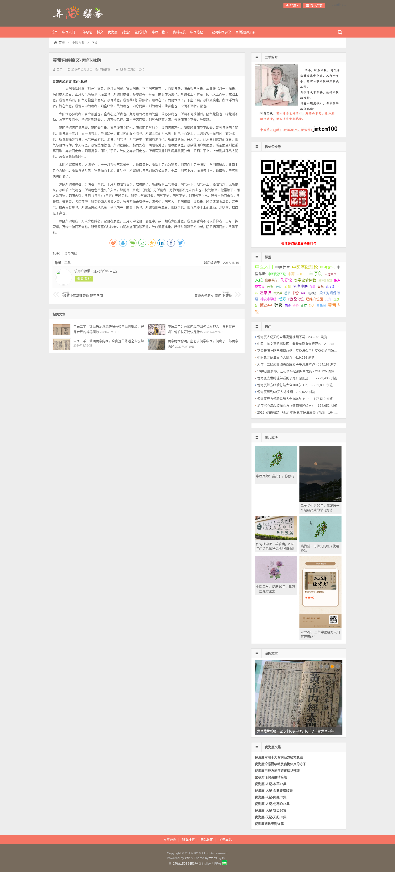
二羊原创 (86, 32)
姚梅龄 (330, 286)
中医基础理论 (305, 267)
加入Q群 (316, 5)
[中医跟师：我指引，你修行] (276, 471)
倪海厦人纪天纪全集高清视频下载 (281, 337)
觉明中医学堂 (221, 32)
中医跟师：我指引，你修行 (275, 476)
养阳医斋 (78, 13)
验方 (312, 305)
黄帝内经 (70, 253)
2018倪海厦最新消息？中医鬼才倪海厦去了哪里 (291, 412)
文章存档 (169, 840)
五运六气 (330, 274)
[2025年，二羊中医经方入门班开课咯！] (320, 627)
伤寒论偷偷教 (305, 280)
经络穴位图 (314, 299)
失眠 (320, 286)
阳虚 (288, 305)
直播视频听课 (245, 32)
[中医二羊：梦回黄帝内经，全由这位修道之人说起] (62, 344)
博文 (100, 32)
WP (187, 858)
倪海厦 (112, 32)
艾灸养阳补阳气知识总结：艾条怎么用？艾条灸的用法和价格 (300, 350)
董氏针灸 (141, 32)
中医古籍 (78, 42)
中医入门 (68, 32)
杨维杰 (312, 293)
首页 (54, 32)
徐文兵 (277, 293)
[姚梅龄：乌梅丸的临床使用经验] (320, 541)
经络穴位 (296, 299)
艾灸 (328, 299)
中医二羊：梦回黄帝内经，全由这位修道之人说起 (108, 341)
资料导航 (179, 32)
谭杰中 (266, 305)
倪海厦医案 (325, 280)
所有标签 (188, 840)
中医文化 (327, 267)
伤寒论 (286, 280)
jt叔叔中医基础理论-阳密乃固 (82, 295)
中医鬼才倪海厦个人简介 (274, 357)
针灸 (278, 305)
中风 (299, 274)
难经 (296, 305)
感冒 (287, 293)
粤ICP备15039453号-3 (184, 863)
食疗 (304, 305)
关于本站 (225, 840)
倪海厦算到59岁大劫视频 (275, 392)
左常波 (265, 292)
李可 (303, 293)
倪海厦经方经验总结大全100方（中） (284, 399)
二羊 (59, 69)
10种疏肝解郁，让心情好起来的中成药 (284, 371)
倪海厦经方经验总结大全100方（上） (284, 385)
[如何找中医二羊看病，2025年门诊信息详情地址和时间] (276, 539)
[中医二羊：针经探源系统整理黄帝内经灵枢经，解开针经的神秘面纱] (62, 329)
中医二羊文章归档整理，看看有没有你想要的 (289, 344)
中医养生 (282, 267)
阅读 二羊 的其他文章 (84, 279)
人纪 (259, 280)
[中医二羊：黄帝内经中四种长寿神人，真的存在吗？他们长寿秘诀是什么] (156, 329)
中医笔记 (196, 32)
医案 (270, 286)
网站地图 (206, 840)
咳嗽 (312, 286)
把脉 (296, 293)
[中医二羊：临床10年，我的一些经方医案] (276, 581)
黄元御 (321, 305)
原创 (287, 286)
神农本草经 (268, 299)
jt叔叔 (126, 32)
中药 (291, 274)
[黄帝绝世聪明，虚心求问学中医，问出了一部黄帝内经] (156, 344)
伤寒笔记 (271, 280)
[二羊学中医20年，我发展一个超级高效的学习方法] (320, 500)
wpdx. (214, 858)
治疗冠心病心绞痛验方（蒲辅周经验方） (286, 405)
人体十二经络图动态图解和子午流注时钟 (286, 364)
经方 (282, 299)
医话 (278, 286)
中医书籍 (158, 32)
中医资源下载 (277, 274)
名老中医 (300, 286)
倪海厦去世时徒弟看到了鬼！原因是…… (286, 378)
